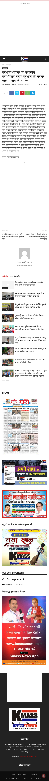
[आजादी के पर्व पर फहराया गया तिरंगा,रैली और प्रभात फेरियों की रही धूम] (8, 362)
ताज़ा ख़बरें (8, 65)
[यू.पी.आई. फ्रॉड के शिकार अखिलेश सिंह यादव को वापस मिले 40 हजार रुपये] (8, 318)
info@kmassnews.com (28, 756)
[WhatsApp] (27, 93)
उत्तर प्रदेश (5, 299)
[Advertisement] (24, 29)
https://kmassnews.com (24, 265)
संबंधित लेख (5, 276)
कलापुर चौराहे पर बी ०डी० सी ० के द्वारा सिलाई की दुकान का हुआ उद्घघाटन (36, 236)
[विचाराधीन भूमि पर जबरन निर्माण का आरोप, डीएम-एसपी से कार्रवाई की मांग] (8, 285)
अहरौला (4, 365)
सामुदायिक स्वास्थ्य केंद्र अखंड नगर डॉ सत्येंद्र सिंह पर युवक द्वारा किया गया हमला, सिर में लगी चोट (30, 340)
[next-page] (7, 381)
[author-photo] (24, 259)
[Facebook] (11, 93)
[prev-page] (3, 381)
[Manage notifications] (43, 776)
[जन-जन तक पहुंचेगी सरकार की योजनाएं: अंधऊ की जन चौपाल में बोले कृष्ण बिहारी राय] (8, 329)
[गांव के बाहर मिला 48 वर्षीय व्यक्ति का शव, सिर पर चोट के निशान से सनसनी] (8, 351)
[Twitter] (17, 93)
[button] (4, 59)
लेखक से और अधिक (15, 276)
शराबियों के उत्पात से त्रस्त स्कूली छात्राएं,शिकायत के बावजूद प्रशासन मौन (13, 236)
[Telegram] (32, 93)
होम (3, 65)
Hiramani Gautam (10, 85)
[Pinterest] (22, 93)
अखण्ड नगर (5, 343)
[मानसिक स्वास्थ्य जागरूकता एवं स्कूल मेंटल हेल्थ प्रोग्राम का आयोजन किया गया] (8, 296)
